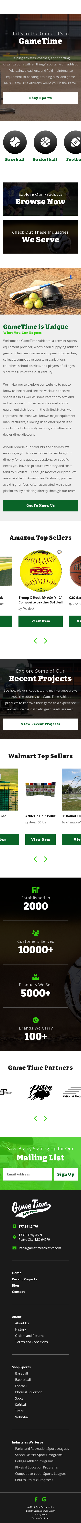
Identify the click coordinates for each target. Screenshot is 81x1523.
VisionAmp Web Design (44, 1511)
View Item (40, 621)
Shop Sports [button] (40, 98)
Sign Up (66, 1174)
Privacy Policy (41, 1514)
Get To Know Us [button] (40, 506)
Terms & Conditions (40, 1518)
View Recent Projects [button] (40, 724)
